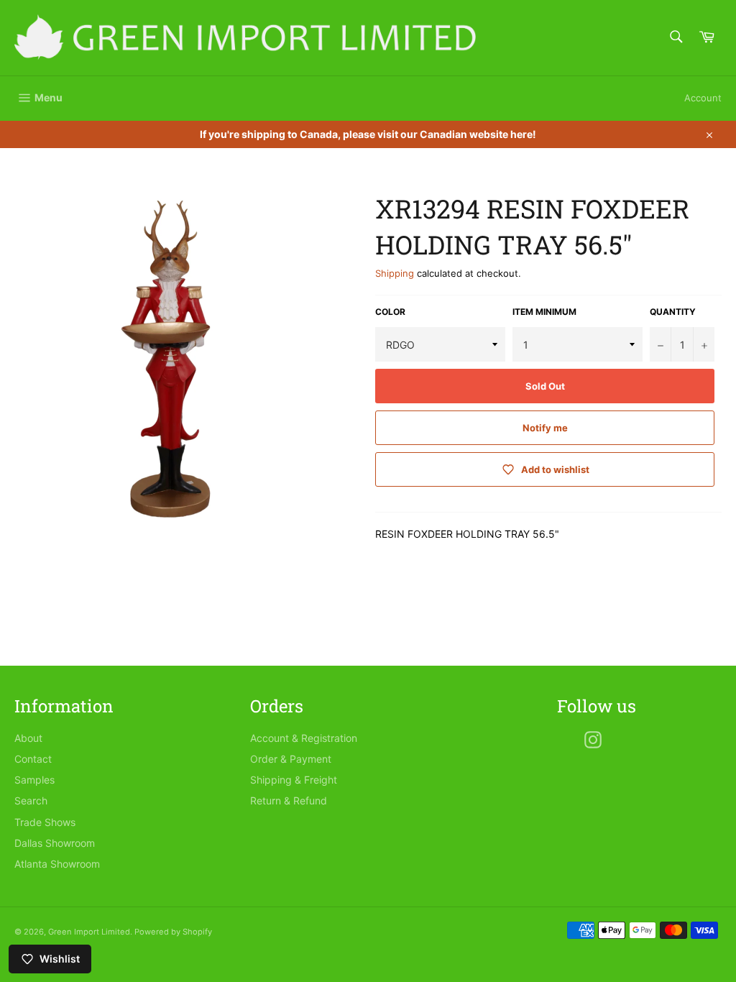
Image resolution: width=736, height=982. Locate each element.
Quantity (673, 311)
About (28, 738)
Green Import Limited (89, 932)
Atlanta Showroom (57, 864)
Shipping (394, 273)
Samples (34, 780)
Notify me (545, 427)
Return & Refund (288, 800)
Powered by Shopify (173, 932)
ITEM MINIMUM (544, 311)
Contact (33, 759)
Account (703, 98)
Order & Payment (290, 759)
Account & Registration (303, 738)
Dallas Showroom (54, 843)
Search (30, 800)
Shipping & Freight (293, 780)
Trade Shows (44, 822)
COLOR (390, 311)
